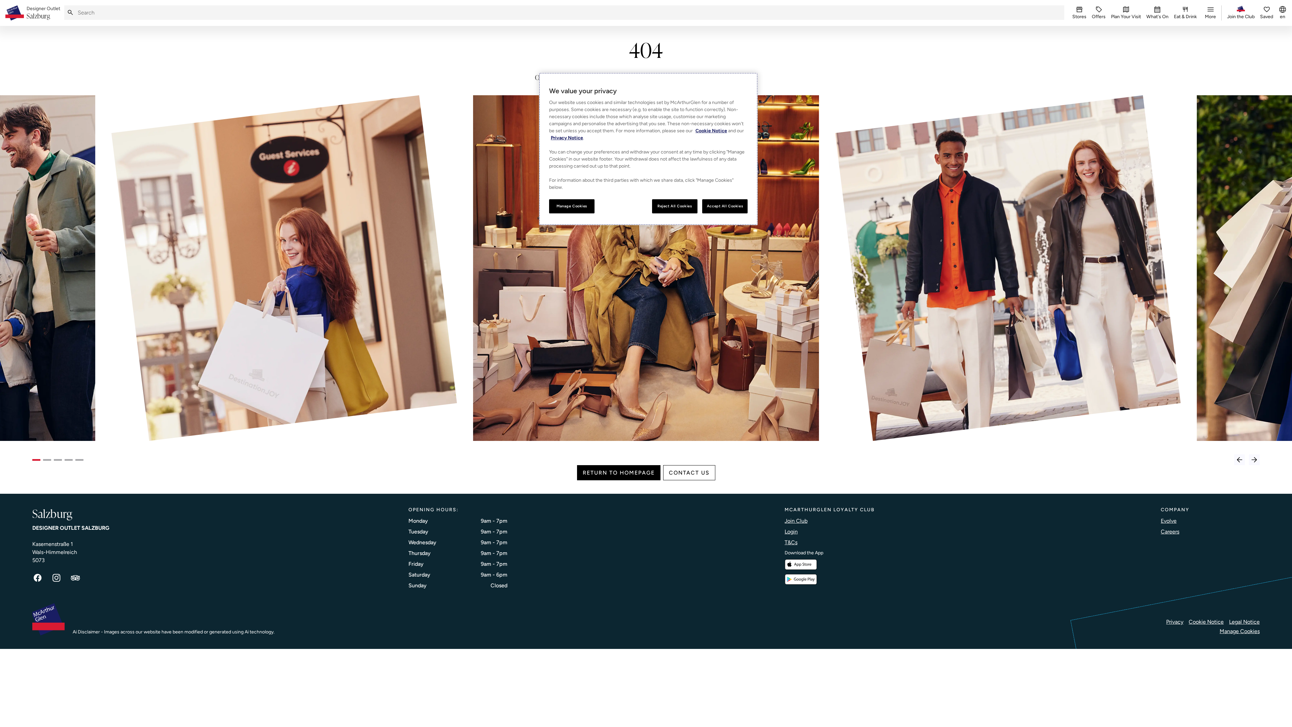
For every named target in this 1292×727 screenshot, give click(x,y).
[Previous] (1239, 459)
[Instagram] (56, 578)
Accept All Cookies (725, 206)
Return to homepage (619, 473)
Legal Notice (1244, 622)
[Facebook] (37, 578)
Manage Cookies (1240, 631)
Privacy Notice (567, 138)
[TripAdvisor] (75, 578)
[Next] (1254, 459)
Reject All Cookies (674, 206)
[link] (43, 13)
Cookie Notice (1206, 622)
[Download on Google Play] (801, 579)
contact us (689, 473)
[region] (648, 149)
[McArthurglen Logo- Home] (14, 13)
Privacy (1174, 622)
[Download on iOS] (801, 564)
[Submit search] (70, 12)
